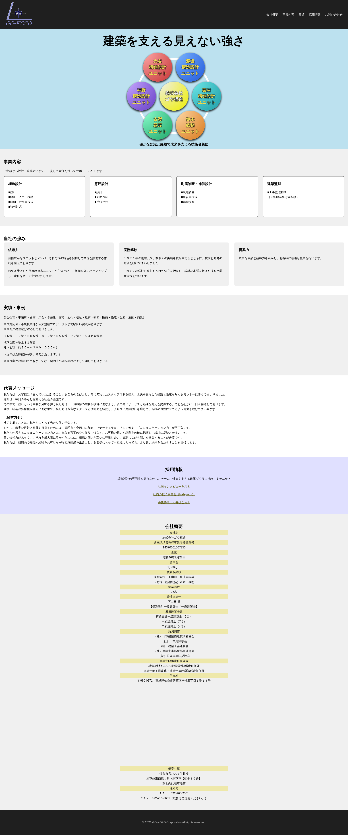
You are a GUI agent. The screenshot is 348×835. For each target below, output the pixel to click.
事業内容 (288, 14)
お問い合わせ (334, 14)
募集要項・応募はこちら (174, 502)
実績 (301, 14)
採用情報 (315, 14)
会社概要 (272, 14)
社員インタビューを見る (174, 486)
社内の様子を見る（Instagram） (174, 494)
